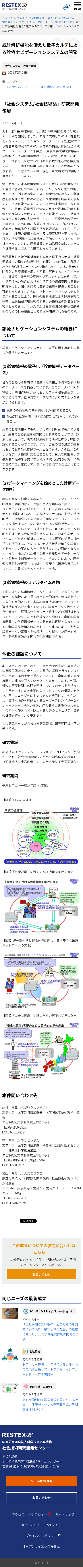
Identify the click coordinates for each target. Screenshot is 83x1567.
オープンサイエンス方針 (41, 1546)
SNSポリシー (56, 1525)
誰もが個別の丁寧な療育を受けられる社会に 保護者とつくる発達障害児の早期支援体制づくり (50, 1404)
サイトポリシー (32, 1525)
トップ (6, 18)
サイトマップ (65, 1514)
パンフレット (40, 1514)
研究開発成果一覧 (39, 18)
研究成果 (19, 18)
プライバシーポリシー (43, 1535)
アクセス (18, 1514)
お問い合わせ (41, 1274)
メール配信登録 (54, 1480)
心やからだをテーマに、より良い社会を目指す (44, 22)
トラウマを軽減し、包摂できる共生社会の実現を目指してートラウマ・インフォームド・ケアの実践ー (50, 1369)
